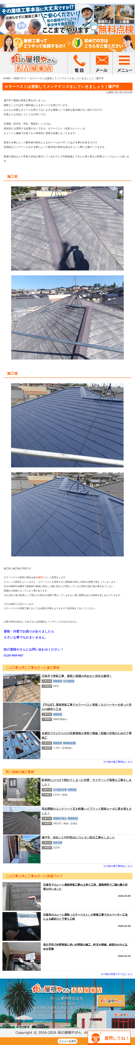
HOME (7, 78)
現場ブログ (20, 78)
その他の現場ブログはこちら (117, 974)
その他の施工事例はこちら (118, 761)
